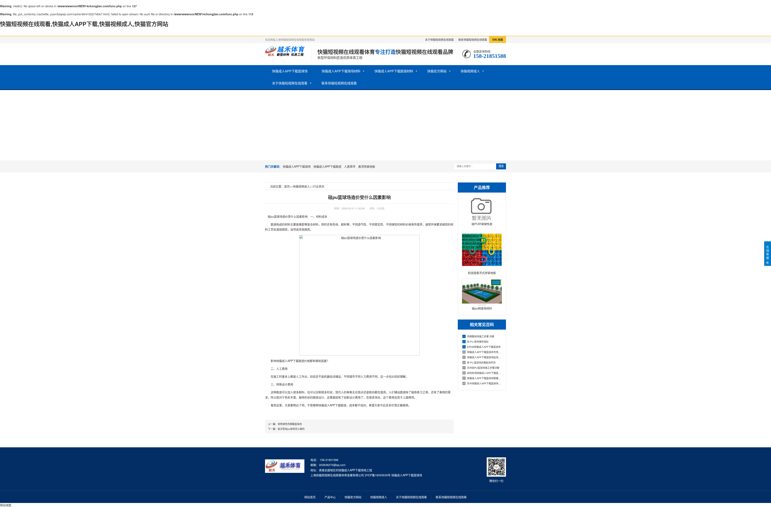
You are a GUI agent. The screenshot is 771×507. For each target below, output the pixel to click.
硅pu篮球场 (275, 216)
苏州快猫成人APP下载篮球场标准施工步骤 (482, 383)
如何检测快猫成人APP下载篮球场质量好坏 (482, 373)
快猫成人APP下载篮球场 (290, 71)
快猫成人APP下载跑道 (327, 166)
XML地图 (497, 39)
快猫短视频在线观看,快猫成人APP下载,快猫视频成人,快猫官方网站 (84, 24)
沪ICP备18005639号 (378, 475)
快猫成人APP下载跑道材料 (393, 71)
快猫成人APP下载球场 (297, 166)
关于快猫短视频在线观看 (439, 39)
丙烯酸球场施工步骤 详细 (478, 336)
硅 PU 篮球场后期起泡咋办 (479, 362)
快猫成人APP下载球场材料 (341, 71)
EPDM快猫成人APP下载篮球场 (482, 346)
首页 (287, 186)
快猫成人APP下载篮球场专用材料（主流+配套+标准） (482, 352)
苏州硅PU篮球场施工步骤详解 (481, 367)
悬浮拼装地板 (366, 166)
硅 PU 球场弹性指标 (476, 341)
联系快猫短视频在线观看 (472, 39)
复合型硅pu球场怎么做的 (291, 428)
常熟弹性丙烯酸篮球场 (290, 424)
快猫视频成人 (470, 71)
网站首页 (310, 497)
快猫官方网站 (437, 71)
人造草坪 (349, 166)
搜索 (501, 166)
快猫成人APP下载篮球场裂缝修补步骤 (482, 378)
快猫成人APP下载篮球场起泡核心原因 (482, 357)
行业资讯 (318, 186)
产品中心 (330, 497)
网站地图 (5, 505)
